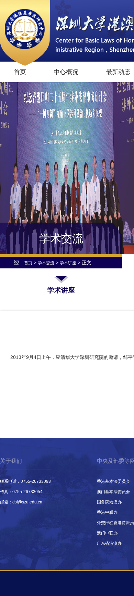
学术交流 (46, 262)
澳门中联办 (107, 533)
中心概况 (66, 71)
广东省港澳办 (109, 543)
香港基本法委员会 (113, 481)
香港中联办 (107, 512)
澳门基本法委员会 (113, 491)
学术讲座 (68, 262)
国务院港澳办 (109, 502)
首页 (20, 71)
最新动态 (118, 71)
